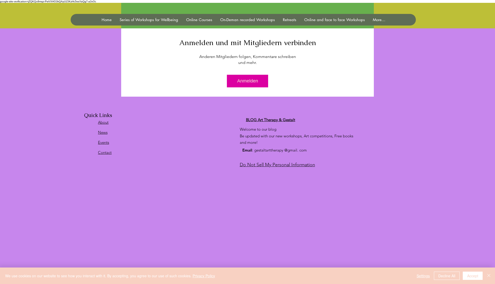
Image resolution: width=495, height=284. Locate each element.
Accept (472, 275)
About (103, 122)
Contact (105, 152)
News (103, 132)
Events (103, 142)
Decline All (446, 275)
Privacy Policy (204, 275)
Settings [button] (423, 275)
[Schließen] (489, 276)
